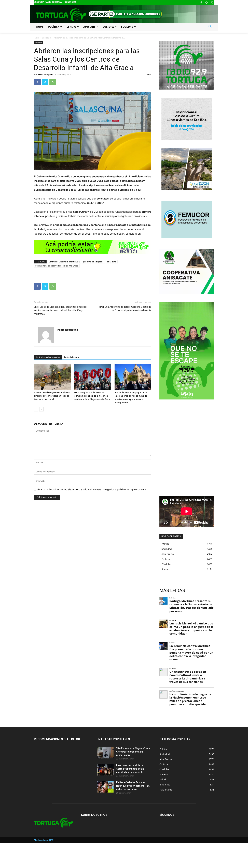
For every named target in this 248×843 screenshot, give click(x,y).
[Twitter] (212, 3)
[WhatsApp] (52, 82)
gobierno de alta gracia (93, 261)
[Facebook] (201, 3)
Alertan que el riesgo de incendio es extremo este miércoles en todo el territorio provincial (52, 395)
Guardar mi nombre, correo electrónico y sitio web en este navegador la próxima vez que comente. (92, 489)
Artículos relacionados (48, 357)
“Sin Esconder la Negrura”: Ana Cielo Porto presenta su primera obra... (133, 751)
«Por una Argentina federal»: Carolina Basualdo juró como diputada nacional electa (125, 308)
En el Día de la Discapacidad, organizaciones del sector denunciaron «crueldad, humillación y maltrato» (60, 310)
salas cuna (111, 261)
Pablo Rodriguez (45, 74)
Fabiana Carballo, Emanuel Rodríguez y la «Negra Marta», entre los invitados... (132, 786)
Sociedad (46, 37)
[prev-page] (36, 409)
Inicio (36, 37)
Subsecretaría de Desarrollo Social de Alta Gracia (56, 265)
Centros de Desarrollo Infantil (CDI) (64, 261)
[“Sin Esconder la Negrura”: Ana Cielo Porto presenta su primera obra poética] (105, 752)
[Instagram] (206, 3)
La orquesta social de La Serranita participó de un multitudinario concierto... (130, 768)
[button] (210, 27)
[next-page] (41, 409)
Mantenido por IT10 (43, 839)
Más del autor (71, 357)
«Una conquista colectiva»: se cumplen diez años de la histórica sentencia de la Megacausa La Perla (92, 395)
